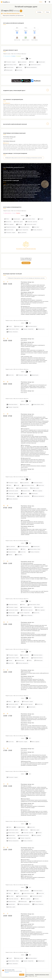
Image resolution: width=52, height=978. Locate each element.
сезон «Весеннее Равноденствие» (10, 13)
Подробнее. (7, 972)
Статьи (26, 976)
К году (47, 12)
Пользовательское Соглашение (27, 974)
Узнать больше (26, 262)
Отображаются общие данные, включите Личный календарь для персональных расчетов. (23, 157)
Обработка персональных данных (42, 974)
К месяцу (39, 12)
